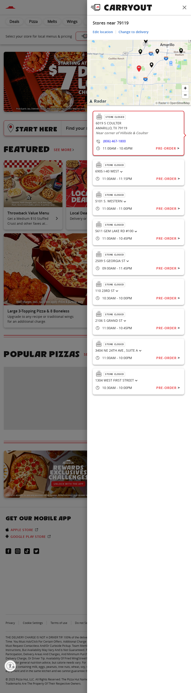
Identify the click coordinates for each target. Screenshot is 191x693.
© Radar (161, 103)
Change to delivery (134, 32)
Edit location (103, 32)
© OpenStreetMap (178, 103)
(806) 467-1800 (114, 141)
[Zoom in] (185, 88)
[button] (139, 69)
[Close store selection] (184, 7)
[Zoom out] (185, 94)
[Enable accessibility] (10, 666)
